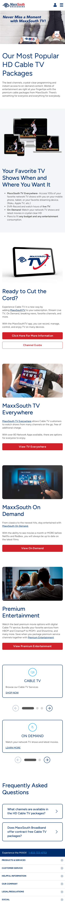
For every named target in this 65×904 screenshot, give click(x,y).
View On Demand (32, 548)
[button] (55, 5)
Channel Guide (32, 345)
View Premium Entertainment (32, 646)
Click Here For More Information (32, 335)
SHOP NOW (12, 692)
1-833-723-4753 (38, 852)
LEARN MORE (13, 747)
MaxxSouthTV (17, 310)
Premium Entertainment (41, 637)
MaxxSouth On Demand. (15, 526)
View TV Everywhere (32, 446)
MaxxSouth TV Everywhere (16, 421)
